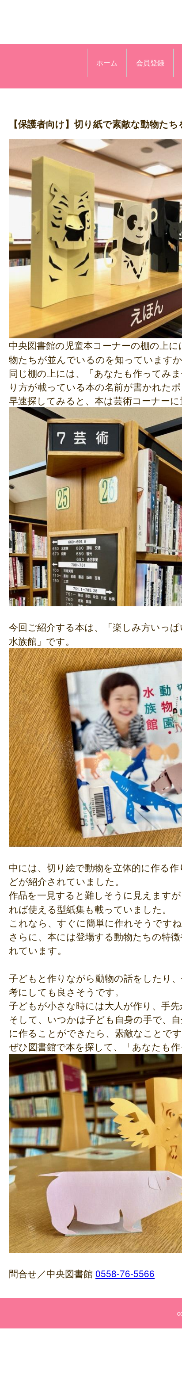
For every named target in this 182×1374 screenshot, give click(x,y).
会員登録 (150, 62)
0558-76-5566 (125, 1273)
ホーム (107, 62)
